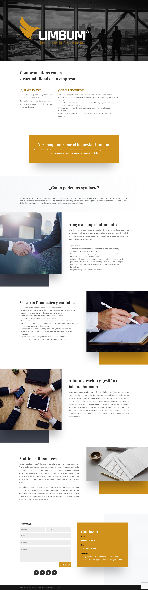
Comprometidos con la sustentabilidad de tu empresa (47, 75)
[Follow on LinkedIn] (42, 572)
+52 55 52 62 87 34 (88, 540)
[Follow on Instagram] (48, 572)
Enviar (66, 565)
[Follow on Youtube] (54, 572)
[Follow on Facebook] (36, 572)
